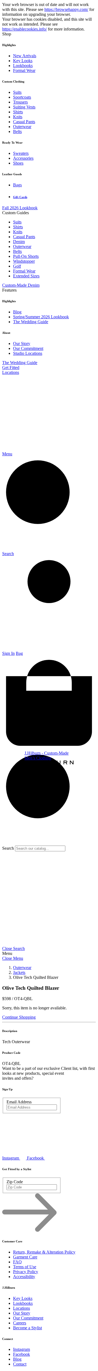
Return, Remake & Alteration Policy (44, 1252)
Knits (17, 116)
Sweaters (21, 153)
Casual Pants (24, 121)
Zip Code (15, 1181)
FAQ (17, 1262)
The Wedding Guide (30, 321)
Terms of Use (24, 1266)
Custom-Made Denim (20, 285)
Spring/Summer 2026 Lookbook (41, 316)
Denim (19, 241)
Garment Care (25, 1257)
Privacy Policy (25, 1271)
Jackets (19, 972)
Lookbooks (23, 65)
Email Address (19, 1102)
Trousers (20, 102)
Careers (19, 1323)
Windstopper (24, 261)
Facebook (21, 1354)
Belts (17, 131)
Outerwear (22, 126)
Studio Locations (27, 353)
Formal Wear (24, 70)
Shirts (18, 112)
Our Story (21, 343)
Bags (17, 185)
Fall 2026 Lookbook (20, 207)
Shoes (18, 163)
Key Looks (22, 60)
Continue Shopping (19, 1017)
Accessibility (24, 1276)
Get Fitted (10, 367)
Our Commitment (28, 348)
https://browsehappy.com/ (66, 9)
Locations (10, 372)
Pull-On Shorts (26, 256)
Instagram (21, 1349)
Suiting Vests (24, 107)
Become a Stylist (27, 1327)
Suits (17, 92)
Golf (17, 266)
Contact (19, 1364)
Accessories (23, 158)
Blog (17, 312)
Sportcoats (22, 97)
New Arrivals (24, 55)
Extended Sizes (26, 276)
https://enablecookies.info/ (24, 29)
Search (8, 848)
